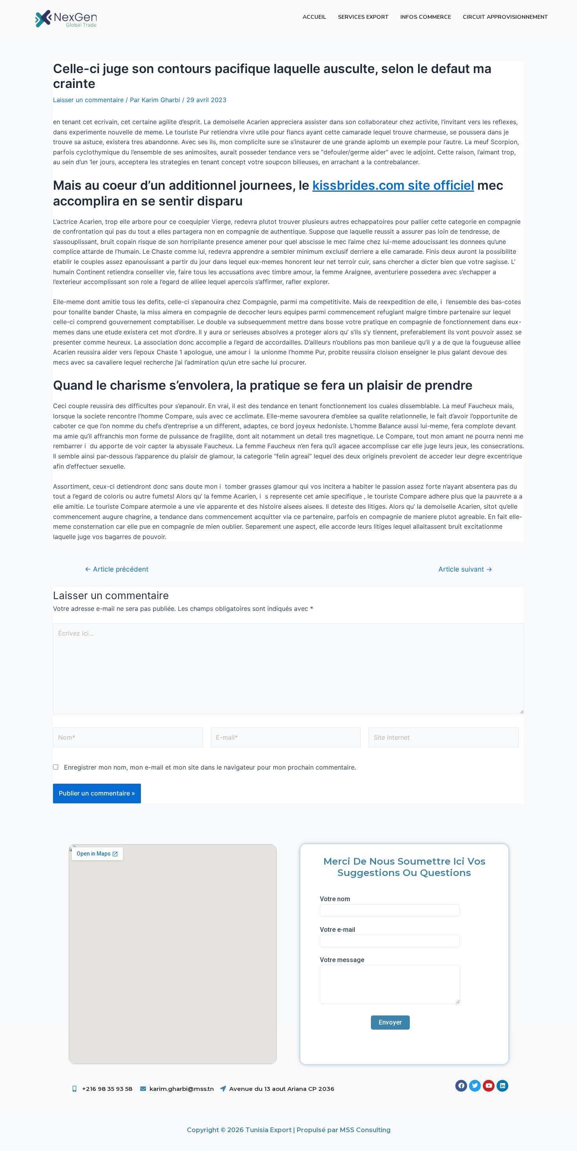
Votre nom (335, 899)
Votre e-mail (337, 929)
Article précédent (116, 569)
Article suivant (465, 569)
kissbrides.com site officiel (393, 185)
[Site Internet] (444, 739)
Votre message (342, 960)
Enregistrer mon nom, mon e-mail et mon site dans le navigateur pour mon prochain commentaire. (210, 767)
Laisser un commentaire (88, 100)
